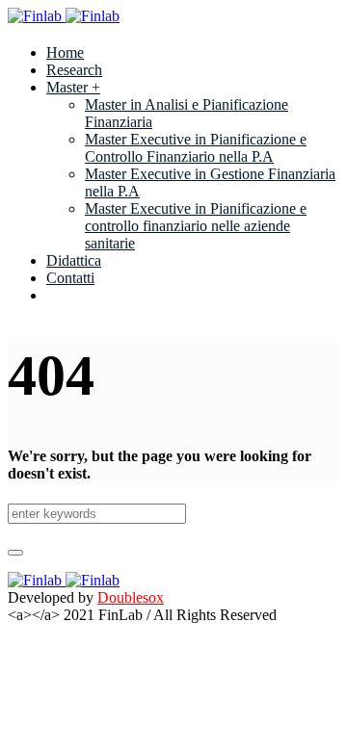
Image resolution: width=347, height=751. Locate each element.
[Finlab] (64, 16)
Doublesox (130, 597)
